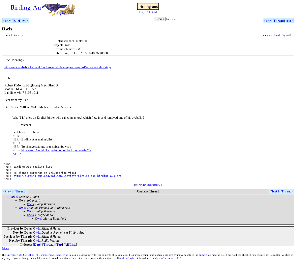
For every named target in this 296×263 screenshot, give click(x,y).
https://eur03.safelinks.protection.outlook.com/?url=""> (56, 150)
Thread (278, 20)
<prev (7, 20)
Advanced (172, 19)
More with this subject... (148, 184)
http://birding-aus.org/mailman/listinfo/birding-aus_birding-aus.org (67, 175)
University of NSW (16, 254)
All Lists (151, 12)
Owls (14, 197)
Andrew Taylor (127, 258)
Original (285, 34)
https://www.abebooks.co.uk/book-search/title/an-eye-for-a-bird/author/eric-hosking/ (57, 67)
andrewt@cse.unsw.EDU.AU (168, 258)
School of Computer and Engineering (48, 254)
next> (24, 20)
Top (142, 12)
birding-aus (205, 254)
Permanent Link (270, 34)
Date (15, 20)
